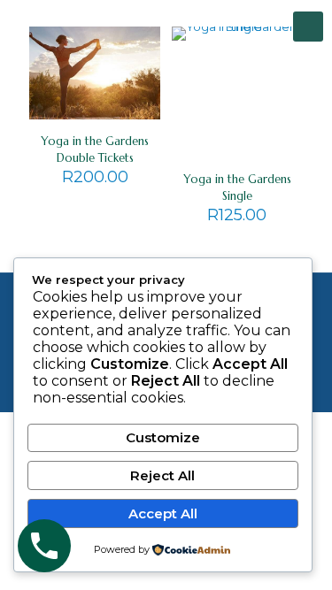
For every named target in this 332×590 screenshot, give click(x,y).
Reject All (162, 475)
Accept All (162, 513)
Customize (163, 437)
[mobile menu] (308, 26)
